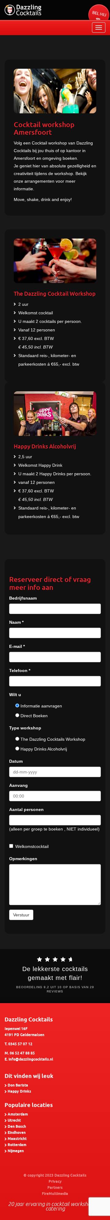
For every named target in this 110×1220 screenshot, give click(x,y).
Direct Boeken (33, 715)
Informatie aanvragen (40, 705)
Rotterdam (17, 1145)
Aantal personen (26, 809)
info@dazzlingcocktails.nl (31, 1059)
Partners (55, 1187)
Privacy (55, 1181)
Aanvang (18, 785)
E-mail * (17, 646)
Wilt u (15, 694)
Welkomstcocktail (32, 846)
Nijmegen (16, 1151)
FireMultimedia (55, 1193)
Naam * (16, 622)
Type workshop (25, 727)
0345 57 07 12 (20, 1044)
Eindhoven (17, 1132)
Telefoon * (19, 670)
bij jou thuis (43, 150)
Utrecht (14, 1120)
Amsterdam (18, 1114)
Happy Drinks (19, 1091)
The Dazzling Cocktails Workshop (52, 739)
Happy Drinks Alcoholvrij (43, 749)
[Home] (23, 10)
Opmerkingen (23, 858)
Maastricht (17, 1138)
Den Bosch (17, 1126)
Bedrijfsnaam (23, 598)
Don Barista (18, 1085)
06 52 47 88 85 (22, 1053)
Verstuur (21, 914)
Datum (16, 761)
